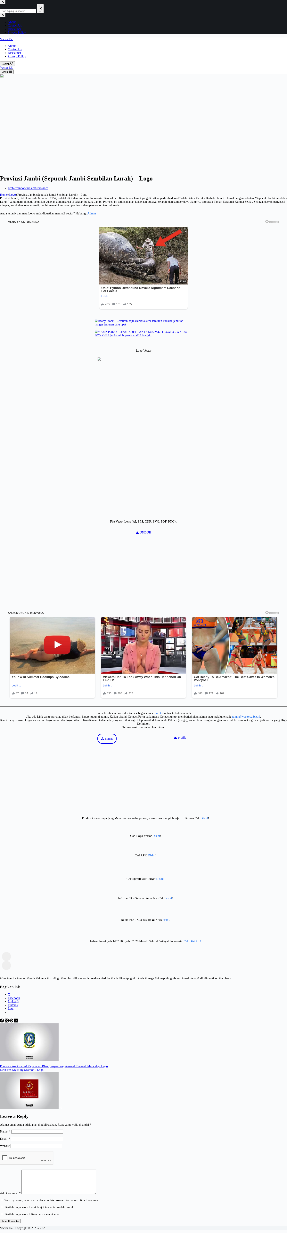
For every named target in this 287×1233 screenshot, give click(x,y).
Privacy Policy (17, 56)
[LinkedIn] (16, 1021)
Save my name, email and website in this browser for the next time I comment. (52, 1200)
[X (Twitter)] (7, 1021)
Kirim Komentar (10, 1221)
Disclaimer (14, 52)
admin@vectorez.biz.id (246, 716)
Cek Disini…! (192, 941)
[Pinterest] (11, 1021)
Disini (204, 818)
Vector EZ (6, 39)
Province (42, 188)
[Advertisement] (58, 716)
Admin (91, 213)
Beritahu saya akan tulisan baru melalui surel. (32, 1214)
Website (5, 1146)
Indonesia (24, 188)
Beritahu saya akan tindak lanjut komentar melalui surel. (39, 1207)
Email (5, 1138)
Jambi (33, 188)
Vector (159, 713)
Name (5, 1131)
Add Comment (10, 1193)
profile (181, 737)
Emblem (13, 188)
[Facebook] (2, 1021)
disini (166, 919)
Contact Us (15, 49)
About (12, 45)
